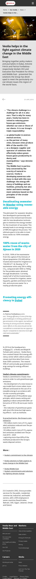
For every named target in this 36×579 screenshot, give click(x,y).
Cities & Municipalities (25, 531)
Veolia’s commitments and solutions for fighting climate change (18, 472)
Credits (4, 577)
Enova (7, 349)
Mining (21, 544)
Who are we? (6, 533)
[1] (11, 349)
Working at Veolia (7, 562)
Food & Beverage (24, 548)
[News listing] (3, 99)
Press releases (23, 566)
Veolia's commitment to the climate (18, 455)
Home (5, 10)
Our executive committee (6, 538)
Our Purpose (6, 551)
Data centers (22, 534)
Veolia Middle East (11, 469)
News (22, 10)
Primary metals (23, 541)
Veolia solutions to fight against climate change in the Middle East (17, 462)
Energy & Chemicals (24, 538)
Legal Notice (14, 577)
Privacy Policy (24, 577)
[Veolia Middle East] (10, 3)
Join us (4, 566)
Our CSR (5, 547)
